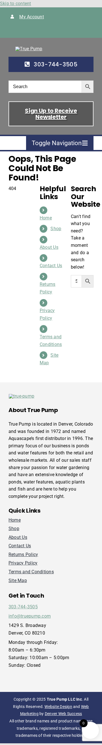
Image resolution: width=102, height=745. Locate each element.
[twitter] (19, 30)
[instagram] (28, 30)
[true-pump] (28, 48)
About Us (49, 247)
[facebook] (10, 30)
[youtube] (37, 30)
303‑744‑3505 (23, 606)
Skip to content (15, 3)
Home (46, 218)
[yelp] (56, 30)
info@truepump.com (29, 616)
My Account (31, 16)
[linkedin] (46, 30)
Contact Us (51, 265)
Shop (55, 228)
